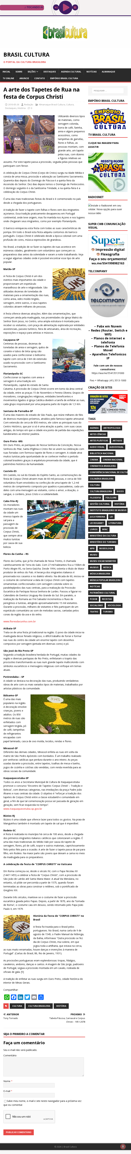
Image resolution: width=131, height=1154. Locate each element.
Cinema (94, 459)
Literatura (114, 523)
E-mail (7, 1091)
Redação (28, 104)
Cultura (70, 104)
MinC (105, 529)
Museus (94, 567)
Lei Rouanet (97, 523)
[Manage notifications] (123, 1146)
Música (107, 567)
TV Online (8, 78)
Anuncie (24, 78)
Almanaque (108, 71)
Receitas (107, 599)
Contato (39, 78)
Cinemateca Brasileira (103, 465)
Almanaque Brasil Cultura (52, 104)
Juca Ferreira (97, 516)
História (22, 108)
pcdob (93, 599)
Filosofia (95, 497)
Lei (111, 516)
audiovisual (116, 447)
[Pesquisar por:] (108, 91)
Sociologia (114, 605)
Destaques (49, 71)
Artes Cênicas (98, 434)
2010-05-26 (13, 104)
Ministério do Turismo (103, 542)
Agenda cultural (71, 71)
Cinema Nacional (113, 459)
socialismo (96, 605)
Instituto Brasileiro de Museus (108, 510)
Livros (93, 529)
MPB (92, 548)
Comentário (10, 1055)
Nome (7, 1081)
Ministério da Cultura (103, 535)
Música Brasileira (100, 573)
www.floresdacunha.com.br (19, 621)
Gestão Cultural (100, 504)
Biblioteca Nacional (102, 453)
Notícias (91, 71)
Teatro (94, 611)
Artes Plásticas (99, 440)
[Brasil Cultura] (65, 45)
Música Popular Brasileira (105, 580)
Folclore (111, 497)
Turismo (108, 611)
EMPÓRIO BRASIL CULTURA (64, 78)
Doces (120, 491)
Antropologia (111, 427)
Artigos (117, 440)
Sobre (19, 71)
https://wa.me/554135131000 (108, 373)
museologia (106, 548)
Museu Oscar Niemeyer (103, 561)
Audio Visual (97, 447)
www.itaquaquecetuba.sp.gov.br (22, 808)
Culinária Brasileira (101, 478)
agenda (94, 427)
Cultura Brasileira (39, 1006)
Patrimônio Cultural (102, 592)
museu (93, 554)
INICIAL (6, 71)
